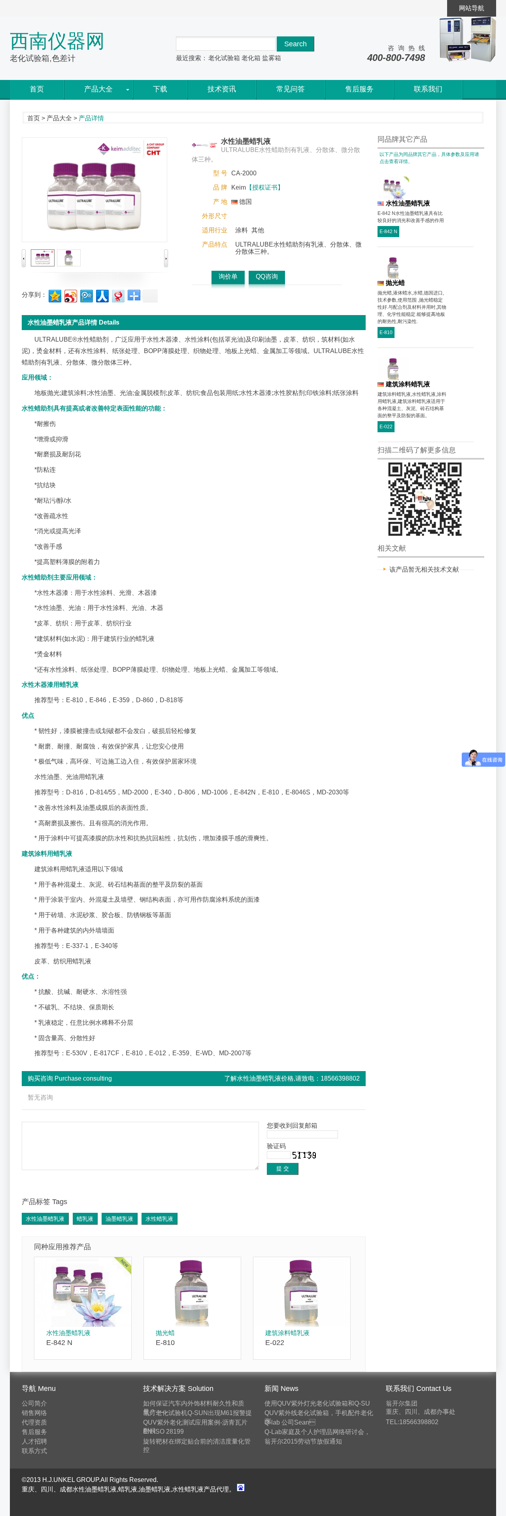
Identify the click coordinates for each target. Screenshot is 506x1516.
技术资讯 (222, 89)
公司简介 (34, 1403)
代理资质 (34, 1422)
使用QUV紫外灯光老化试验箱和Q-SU (317, 1403)
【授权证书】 (265, 187)
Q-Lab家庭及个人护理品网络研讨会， (317, 1432)
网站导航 (471, 8)
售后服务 (359, 89)
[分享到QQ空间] (54, 295)
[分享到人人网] (101, 295)
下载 (160, 89)
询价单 (228, 276)
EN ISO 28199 (163, 1431)
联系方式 (34, 1451)
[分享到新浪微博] (70, 295)
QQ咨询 (267, 276)
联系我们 (428, 89)
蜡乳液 (85, 1219)
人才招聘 (34, 1441)
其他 (257, 230)
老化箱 (251, 58)
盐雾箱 (271, 58)
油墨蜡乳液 (119, 1219)
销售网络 (34, 1413)
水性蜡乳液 (159, 1219)
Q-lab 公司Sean (289, 1422)
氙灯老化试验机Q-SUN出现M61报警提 (197, 1413)
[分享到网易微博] (117, 295)
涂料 (241, 230)
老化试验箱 (224, 58)
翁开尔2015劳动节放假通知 (303, 1441)
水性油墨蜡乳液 (45, 1219)
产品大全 (98, 89)
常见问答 (290, 89)
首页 (37, 89)
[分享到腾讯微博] (86, 295)
